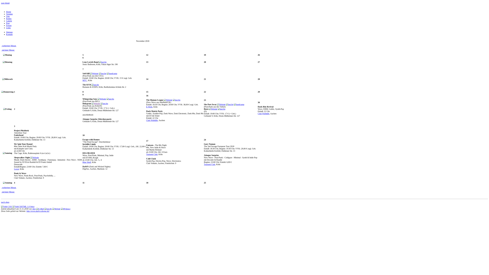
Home (8, 12)
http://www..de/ (37, 211)
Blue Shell (87, 162)
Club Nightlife (152, 120)
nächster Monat (8, 50)
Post (8, 23)
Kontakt (9, 34)
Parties (8, 19)
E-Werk (149, 107)
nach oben (5, 202)
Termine (9, 14)
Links (8, 28)
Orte (8, 16)
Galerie (9, 21)
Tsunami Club (152, 154)
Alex (34, 209)
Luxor (16, 169)
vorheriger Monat (8, 46)
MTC (85, 80)
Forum (8, 25)
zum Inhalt (5, 3)
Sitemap (9, 32)
